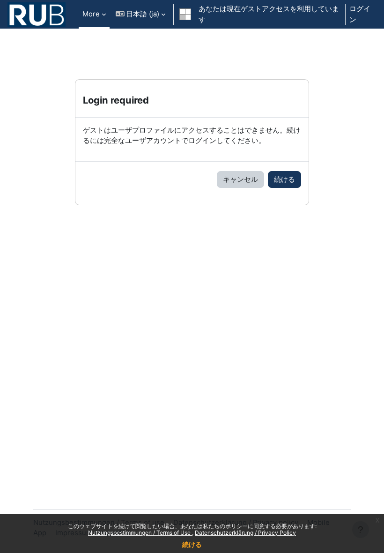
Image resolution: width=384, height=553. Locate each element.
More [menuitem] (91, 14)
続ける (192, 544)
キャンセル (240, 179)
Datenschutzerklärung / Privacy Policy (245, 532)
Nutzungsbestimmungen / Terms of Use (140, 532)
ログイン (359, 14)
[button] (141, 14)
